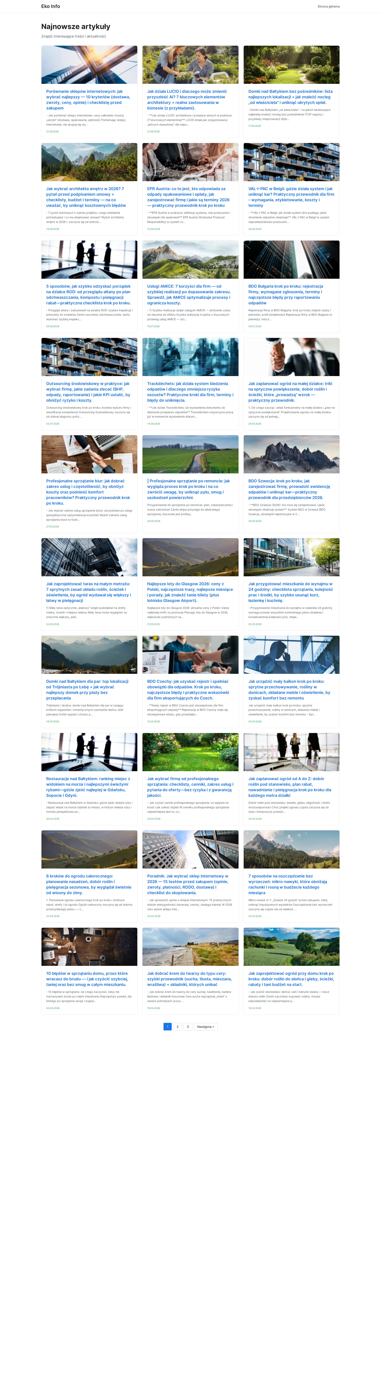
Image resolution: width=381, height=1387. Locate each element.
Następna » (205, 1027)
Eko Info (50, 6)
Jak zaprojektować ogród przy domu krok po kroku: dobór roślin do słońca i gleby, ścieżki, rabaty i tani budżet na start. (291, 979)
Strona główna (329, 6)
